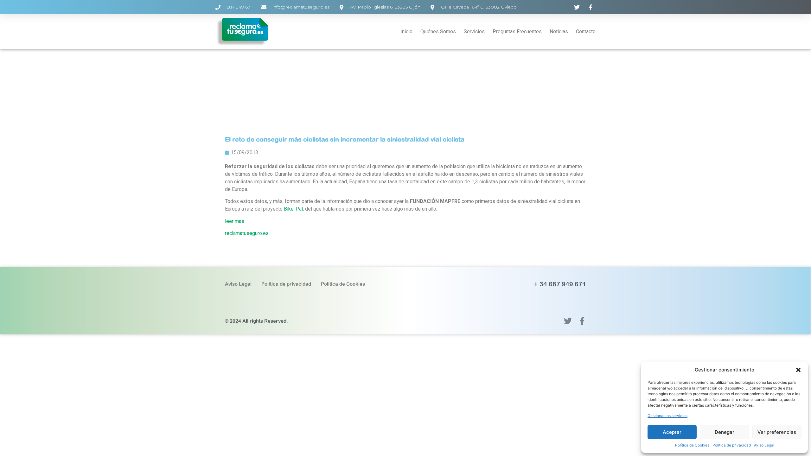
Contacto (586, 31)
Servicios (474, 31)
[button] (798, 370)
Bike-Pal (293, 209)
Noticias (559, 31)
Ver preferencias (776, 432)
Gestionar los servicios (667, 415)
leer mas (234, 221)
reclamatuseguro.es (247, 233)
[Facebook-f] (582, 321)
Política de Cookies (692, 445)
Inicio (406, 31)
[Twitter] (568, 321)
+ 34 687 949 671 (560, 284)
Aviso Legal (764, 445)
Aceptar (672, 432)
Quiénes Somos (438, 31)
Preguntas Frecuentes (517, 31)
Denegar (724, 432)
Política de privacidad (731, 445)
